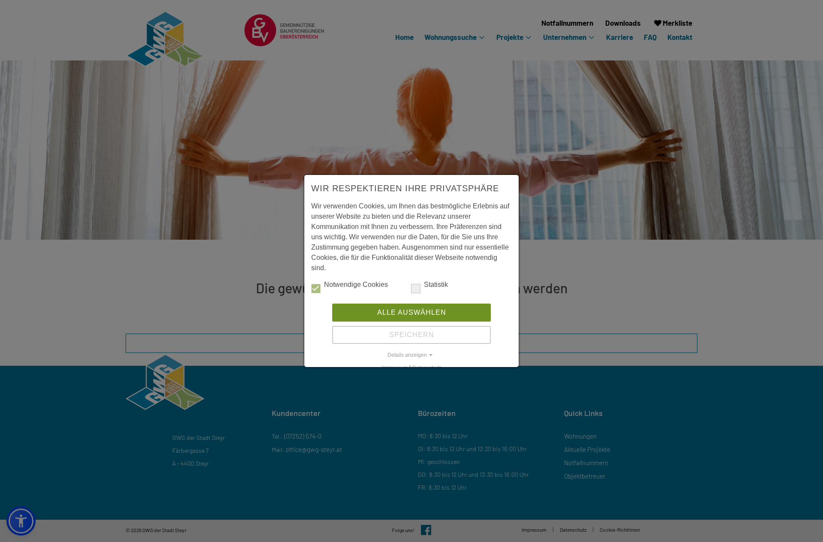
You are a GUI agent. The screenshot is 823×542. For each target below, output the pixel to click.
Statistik (436, 284)
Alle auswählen (411, 312)
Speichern (411, 334)
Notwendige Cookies (356, 284)
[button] (411, 355)
